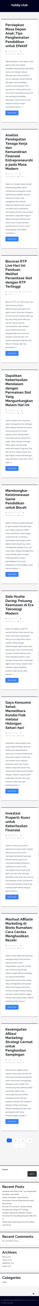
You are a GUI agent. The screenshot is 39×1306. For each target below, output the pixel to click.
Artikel (22, 54)
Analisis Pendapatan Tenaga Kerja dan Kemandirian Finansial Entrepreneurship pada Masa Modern (19, 152)
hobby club (19, 5)
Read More (12, 113)
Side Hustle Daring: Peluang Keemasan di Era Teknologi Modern (19, 604)
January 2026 (7, 1260)
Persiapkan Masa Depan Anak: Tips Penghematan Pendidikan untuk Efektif (17, 35)
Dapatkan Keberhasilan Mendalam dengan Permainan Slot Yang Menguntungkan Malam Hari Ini (19, 390)
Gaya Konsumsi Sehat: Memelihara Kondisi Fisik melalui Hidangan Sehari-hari (18, 715)
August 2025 (6, 1266)
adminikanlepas (10, 54)
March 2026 (6, 1257)
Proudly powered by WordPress (11, 1300)
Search (5, 1169)
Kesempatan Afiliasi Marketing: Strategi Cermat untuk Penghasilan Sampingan (19, 1041)
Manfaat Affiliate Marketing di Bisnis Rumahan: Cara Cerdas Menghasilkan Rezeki (19, 929)
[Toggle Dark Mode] (33, 1293)
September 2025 (8, 1263)
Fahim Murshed (8, 1303)
